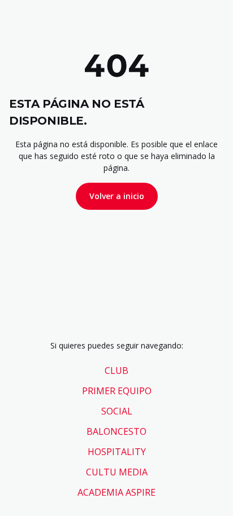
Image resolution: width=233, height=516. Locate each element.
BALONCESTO (116, 431)
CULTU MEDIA (117, 472)
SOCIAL (116, 411)
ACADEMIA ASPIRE (116, 492)
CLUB (116, 370)
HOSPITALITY (117, 451)
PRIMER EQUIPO (117, 390)
